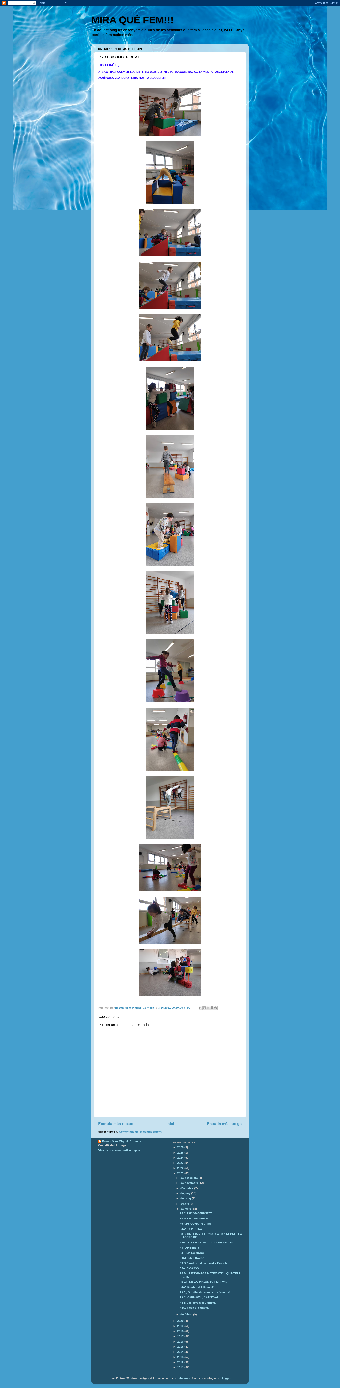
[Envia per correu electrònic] (201, 1008)
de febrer (186, 1314)
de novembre (189, 1182)
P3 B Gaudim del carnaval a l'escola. (204, 1263)
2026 (180, 1147)
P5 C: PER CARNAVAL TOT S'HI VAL (203, 1282)
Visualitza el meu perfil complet (119, 1150)
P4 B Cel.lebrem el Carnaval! (198, 1302)
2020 (180, 1320)
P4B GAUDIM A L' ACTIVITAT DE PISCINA (207, 1242)
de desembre (189, 1177)
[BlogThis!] (204, 1008)
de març (186, 1208)
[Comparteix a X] (208, 1008)
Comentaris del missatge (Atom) (140, 1131)
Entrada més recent (115, 1124)
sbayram (184, 1378)
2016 (180, 1341)
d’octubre (187, 1188)
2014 (180, 1351)
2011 (180, 1367)
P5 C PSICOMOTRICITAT (196, 1213)
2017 (180, 1336)
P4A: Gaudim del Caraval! (197, 1287)
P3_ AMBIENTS (190, 1247)
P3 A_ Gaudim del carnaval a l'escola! (205, 1292)
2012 (180, 1362)
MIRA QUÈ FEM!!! (132, 19)
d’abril (185, 1203)
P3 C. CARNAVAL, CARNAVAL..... (201, 1297)
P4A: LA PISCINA (191, 1229)
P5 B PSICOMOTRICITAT (196, 1218)
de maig (186, 1198)
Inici (170, 1124)
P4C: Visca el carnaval (194, 1307)
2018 (180, 1331)
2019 (180, 1326)
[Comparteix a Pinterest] (216, 1008)
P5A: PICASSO (189, 1268)
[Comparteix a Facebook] (212, 1008)
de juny (185, 1193)
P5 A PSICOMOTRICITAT (196, 1223)
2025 (180, 1152)
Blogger (226, 1378)
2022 (180, 1168)
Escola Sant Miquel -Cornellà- (122, 1141)
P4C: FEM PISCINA (192, 1257)
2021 (180, 1173)
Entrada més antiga (224, 1124)
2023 (180, 1162)
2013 (180, 1357)
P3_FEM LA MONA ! (193, 1252)
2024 (180, 1157)
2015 (180, 1346)
